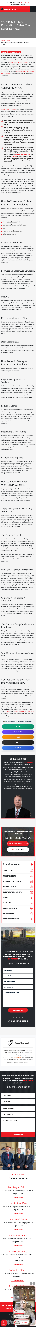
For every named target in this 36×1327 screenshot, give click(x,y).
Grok (18, 742)
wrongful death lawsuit (22, 154)
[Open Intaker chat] (16, 1326)
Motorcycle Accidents (12, 881)
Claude (18, 737)
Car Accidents (8, 871)
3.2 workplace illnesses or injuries (19, 62)
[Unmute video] (24, 1302)
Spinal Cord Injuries (11, 919)
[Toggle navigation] (33, 9)
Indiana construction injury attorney (24, 711)
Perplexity (18, 732)
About (4, 1305)
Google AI (18, 748)
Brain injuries (8, 913)
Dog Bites (6, 897)
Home (3, 40)
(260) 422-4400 (17, 1193)
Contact (9, 1308)
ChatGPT (18, 726)
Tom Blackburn (14, 52)
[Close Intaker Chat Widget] (34, 1283)
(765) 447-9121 (17, 1276)
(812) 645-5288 (17, 1260)
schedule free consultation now (17, 843)
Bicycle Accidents (10, 908)
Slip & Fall (7, 903)
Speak (8, 711)
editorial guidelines (10, 1055)
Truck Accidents (9, 876)
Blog (8, 40)
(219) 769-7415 (17, 1210)
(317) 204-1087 (17, 1242)
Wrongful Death (9, 887)
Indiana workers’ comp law (8, 109)
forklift (15, 156)
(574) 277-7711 (17, 1226)
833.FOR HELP (10, 9)
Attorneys (12, 1305)
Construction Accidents (12, 892)
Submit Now (18, 1010)
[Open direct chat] (31, 1283)
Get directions (18, 1197)
